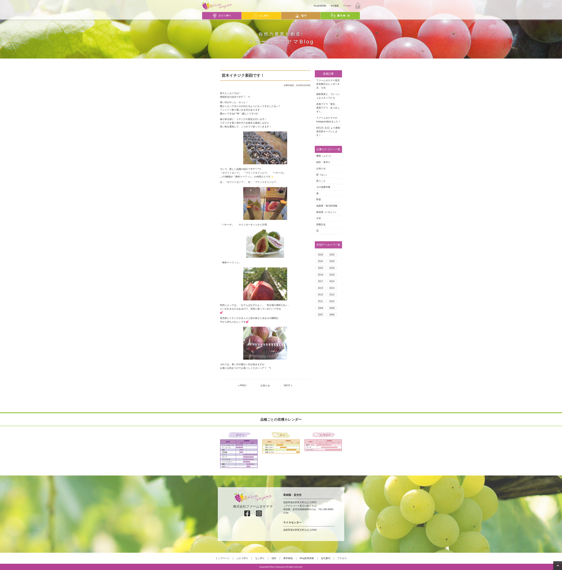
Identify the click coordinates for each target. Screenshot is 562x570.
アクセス (347, 6)
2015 (320, 288)
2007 (320, 314)
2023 (332, 261)
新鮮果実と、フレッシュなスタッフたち (328, 96)
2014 (332, 288)
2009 (320, 308)
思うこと (321, 181)
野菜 (318, 199)
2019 (320, 274)
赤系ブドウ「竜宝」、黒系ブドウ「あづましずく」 (328, 108)
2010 (331, 301)
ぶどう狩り (242, 558)
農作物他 (288, 558)
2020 (332, 268)
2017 (320, 281)
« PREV (242, 385)
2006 (332, 314)
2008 (332, 308)
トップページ (222, 558)
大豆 (318, 218)
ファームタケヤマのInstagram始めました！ (328, 120)
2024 (320, 261)
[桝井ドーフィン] (265, 283)
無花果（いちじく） (326, 212)
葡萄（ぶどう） (324, 156)
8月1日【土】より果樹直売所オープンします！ (328, 132)
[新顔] (265, 203)
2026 (320, 254)
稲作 (274, 558)
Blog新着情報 (320, 6)
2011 (320, 301)
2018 (332, 274)
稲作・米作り (323, 162)
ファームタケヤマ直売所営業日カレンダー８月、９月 (328, 84)
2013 (320, 294)
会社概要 (334, 6)
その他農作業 (323, 187)
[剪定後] (265, 147)
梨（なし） (322, 174)
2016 (332, 281)
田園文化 (321, 224)
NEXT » (288, 385)
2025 (332, 254)
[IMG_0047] (265, 343)
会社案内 (325, 558)
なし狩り (260, 558)
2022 (320, 268)
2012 (332, 294)
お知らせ (265, 385)
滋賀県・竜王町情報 (326, 206)
